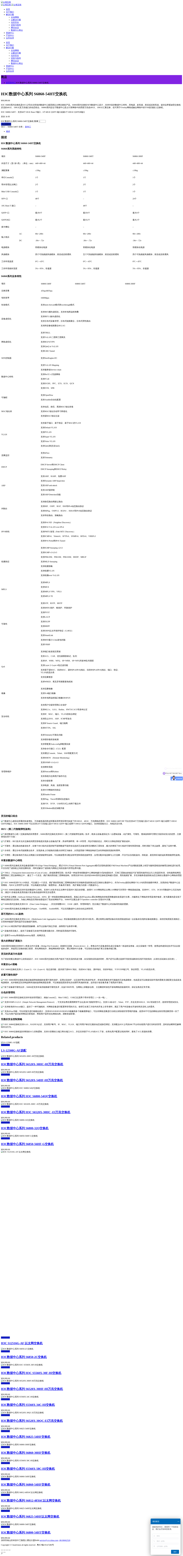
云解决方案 (16, 20)
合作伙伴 (10, 38)
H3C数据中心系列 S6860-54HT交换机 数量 (19, 121)
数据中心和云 (17, 30)
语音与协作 (16, 25)
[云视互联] (6, 2)
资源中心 (10, 33)
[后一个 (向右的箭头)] (4, 1552)
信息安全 (15, 22)
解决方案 (10, 15)
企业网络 (15, 17)
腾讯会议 (15, 28)
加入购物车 (6, 124)
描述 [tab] (8, 131)
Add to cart (5, 1045)
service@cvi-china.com (49, 1540)
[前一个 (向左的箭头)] (2, 1552)
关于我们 (10, 12)
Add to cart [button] (5, 1059)
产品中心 (10, 35)
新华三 (13, 83)
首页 (8, 9)
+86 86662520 (64, 1540)
